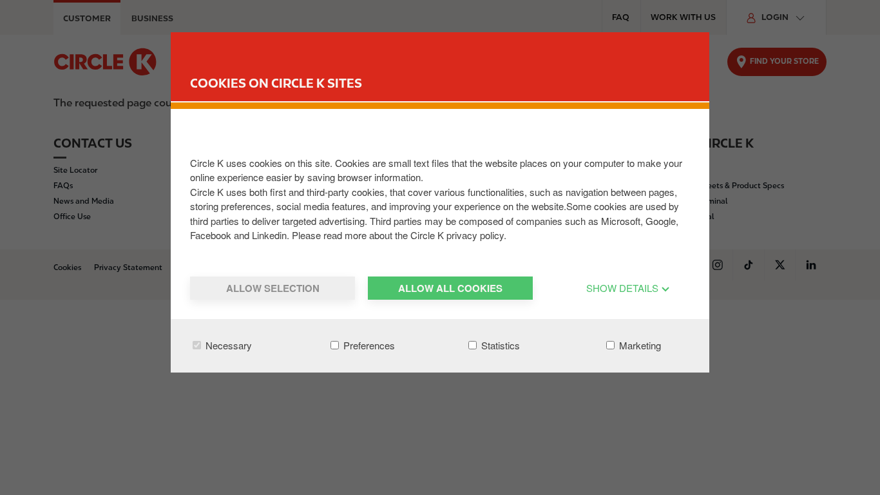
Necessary (227, 345)
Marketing (639, 345)
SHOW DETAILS (623, 288)
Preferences (368, 345)
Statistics (499, 345)
